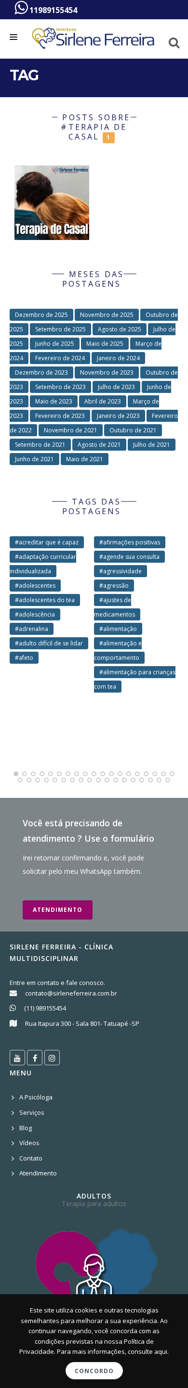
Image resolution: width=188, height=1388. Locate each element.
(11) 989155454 (45, 1008)
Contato (30, 1158)
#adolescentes (35, 585)
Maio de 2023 (53, 401)
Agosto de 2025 (119, 329)
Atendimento (57, 910)
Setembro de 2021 (40, 445)
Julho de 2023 (116, 387)
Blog (25, 1127)
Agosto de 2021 (99, 445)
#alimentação (118, 629)
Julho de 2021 (151, 445)
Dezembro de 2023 (41, 372)
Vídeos (29, 1142)
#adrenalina (31, 629)
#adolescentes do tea (45, 600)
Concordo (94, 1371)
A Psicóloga (36, 1097)
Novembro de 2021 (70, 430)
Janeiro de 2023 (118, 416)
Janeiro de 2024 (118, 358)
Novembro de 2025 (107, 315)
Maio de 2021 (84, 459)
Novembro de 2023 (107, 372)
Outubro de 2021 (133, 430)
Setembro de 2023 (60, 387)
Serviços (31, 1112)
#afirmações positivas (129, 542)
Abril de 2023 (102, 401)
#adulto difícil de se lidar (49, 643)
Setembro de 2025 (60, 329)
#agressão (114, 585)
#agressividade (120, 571)
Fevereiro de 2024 (60, 358)
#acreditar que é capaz (47, 542)
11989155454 (52, 10)
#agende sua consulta (129, 557)
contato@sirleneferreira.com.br (71, 993)
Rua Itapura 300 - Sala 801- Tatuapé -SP (82, 1023)
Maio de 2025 (104, 344)
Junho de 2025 (54, 344)
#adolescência (35, 614)
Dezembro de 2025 (41, 315)
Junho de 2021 (34, 459)
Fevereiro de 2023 (60, 416)
